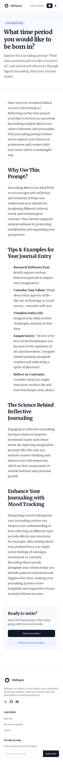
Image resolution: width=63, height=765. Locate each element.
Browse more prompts (31, 642)
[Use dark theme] (55, 5)
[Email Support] (17, 702)
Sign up (8, 718)
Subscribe (51, 753)
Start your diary (31, 633)
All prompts (37, 5)
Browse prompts (13, 724)
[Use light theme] (49, 5)
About (7, 730)
